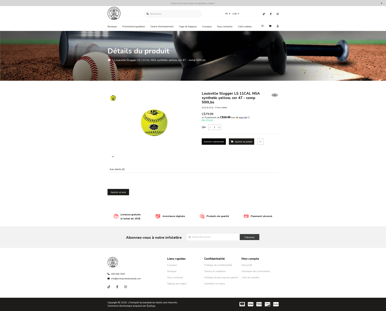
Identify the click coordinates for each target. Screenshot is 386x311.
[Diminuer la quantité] (210, 127)
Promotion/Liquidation (133, 26)
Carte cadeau (245, 26)
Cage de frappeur (188, 26)
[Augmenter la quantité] (219, 127)
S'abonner (249, 237)
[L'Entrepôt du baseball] (114, 19)
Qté (204, 127)
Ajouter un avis (118, 192)
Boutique (112, 26)
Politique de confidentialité (218, 265)
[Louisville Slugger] (274, 95)
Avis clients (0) (117, 169)
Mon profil (246, 265)
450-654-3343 (118, 274)
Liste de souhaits (250, 277)
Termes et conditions (215, 271)
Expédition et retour (214, 283)
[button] (113, 98)
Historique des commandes (255, 271)
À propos (207, 26)
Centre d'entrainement (162, 26)
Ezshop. (151, 306)
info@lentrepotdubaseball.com (126, 278)
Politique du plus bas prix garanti (221, 277)
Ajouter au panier (243, 141)
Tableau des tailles (177, 283)
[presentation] (113, 76)
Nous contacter (225, 26)
